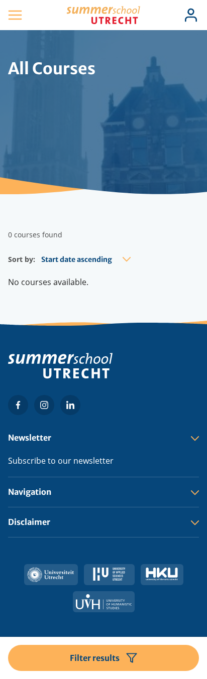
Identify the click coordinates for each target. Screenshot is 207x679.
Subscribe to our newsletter (61, 460)
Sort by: (21, 259)
